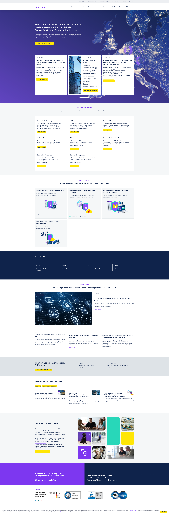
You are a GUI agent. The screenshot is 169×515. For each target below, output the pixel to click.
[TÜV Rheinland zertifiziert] (99, 495)
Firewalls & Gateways (45, 121)
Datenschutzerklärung (65, 511)
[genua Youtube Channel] (41, 501)
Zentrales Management (45, 155)
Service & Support (77, 155)
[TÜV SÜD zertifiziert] (75, 495)
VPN (71, 121)
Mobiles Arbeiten (43, 138)
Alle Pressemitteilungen (49, 386)
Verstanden (164, 511)
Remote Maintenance (111, 121)
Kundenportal (93, 1)
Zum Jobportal (43, 452)
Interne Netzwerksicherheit (113, 138)
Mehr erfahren (42, 79)
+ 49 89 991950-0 (40, 492)
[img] (95, 393)
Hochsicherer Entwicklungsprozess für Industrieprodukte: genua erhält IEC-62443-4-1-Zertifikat (79, 395)
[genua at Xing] (38, 501)
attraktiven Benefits (40, 443)
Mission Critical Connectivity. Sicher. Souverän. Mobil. (44, 394)
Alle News (38, 386)
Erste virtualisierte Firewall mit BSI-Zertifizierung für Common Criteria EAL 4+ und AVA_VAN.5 (114, 394)
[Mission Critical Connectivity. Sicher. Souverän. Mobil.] (61, 392)
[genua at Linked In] (36, 501)
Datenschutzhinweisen (133, 510)
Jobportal (115, 1)
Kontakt (82, 1)
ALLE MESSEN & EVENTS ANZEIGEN (43, 369)
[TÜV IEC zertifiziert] (122, 495)
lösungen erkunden (44, 43)
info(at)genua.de (40, 496)
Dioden (72, 138)
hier (83, 511)
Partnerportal (105, 1)
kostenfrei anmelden (90, 90)
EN (132, 1)
